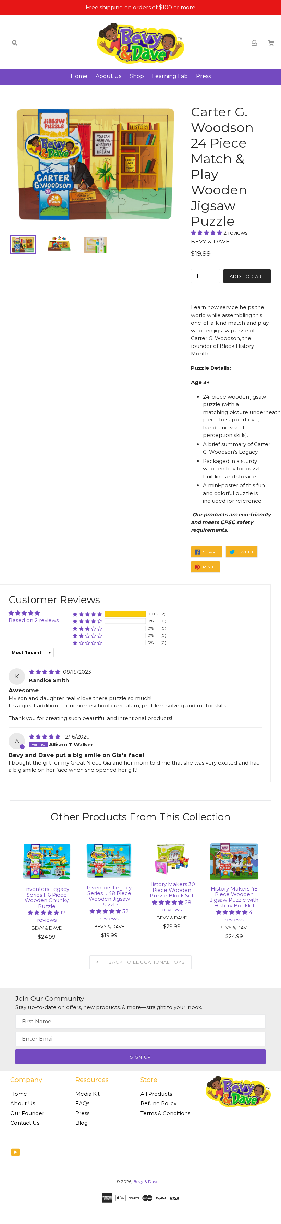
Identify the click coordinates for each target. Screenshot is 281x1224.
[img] (45, 672)
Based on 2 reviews (34, 620)
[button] (207, 232)
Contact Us (24, 1123)
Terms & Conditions (165, 1113)
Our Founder (27, 1113)
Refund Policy (158, 1103)
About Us (108, 76)
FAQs (82, 1103)
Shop (137, 76)
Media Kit (87, 1093)
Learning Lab (170, 76)
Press (203, 76)
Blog (81, 1123)
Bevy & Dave (145, 1181)
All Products (156, 1093)
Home (79, 76)
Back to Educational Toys (146, 962)
